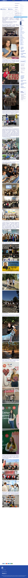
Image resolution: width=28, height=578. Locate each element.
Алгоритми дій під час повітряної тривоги (22, 77)
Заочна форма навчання (20, 35)
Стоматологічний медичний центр (23, 84)
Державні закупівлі (23, 98)
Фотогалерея (20, 33)
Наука (16, 11)
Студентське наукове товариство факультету (20, 43)
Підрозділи (16, 5)
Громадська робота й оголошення (20, 23)
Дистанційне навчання (23, 51)
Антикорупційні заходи (23, 54)
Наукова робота (20, 18)
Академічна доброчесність (20, 20)
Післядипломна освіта (18, 13)
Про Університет (17, 3)
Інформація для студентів (20, 26)
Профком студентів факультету (20, 40)
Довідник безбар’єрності (23, 87)
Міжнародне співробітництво (20, 38)
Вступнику (16, 7)
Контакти (22, 99)
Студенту (16, 9)
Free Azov (10, 61)
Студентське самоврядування (20, 32)
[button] (1, 0)
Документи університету (4, 571)
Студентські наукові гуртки (20, 29)
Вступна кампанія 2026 (22, 48)
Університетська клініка (23, 81)
